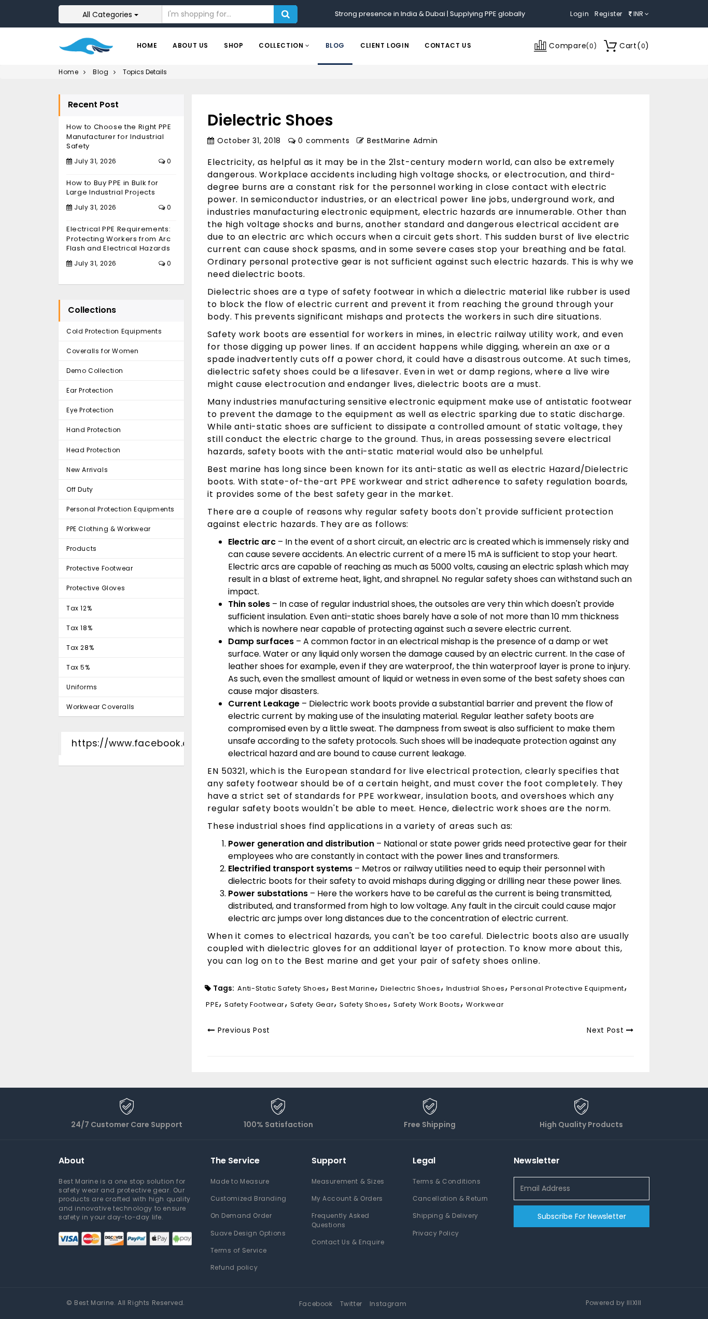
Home (147, 45)
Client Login (384, 45)
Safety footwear (254, 1004)
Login (579, 13)
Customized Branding (248, 1198)
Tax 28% (80, 647)
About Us (190, 45)
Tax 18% (79, 627)
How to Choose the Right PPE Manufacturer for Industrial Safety (119, 136)
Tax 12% (79, 608)
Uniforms (81, 687)
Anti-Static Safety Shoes (281, 988)
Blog (335, 45)
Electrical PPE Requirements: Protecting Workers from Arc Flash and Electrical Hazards (118, 238)
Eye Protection (90, 410)
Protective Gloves (95, 588)
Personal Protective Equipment (567, 988)
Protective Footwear (99, 568)
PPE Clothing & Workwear (108, 528)
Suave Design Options (248, 1233)
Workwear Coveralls (100, 706)
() (634, 45)
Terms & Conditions (447, 1181)
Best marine (333, 961)
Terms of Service (238, 1250)
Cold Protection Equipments (114, 331)
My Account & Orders (347, 1198)
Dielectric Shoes (410, 988)
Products (81, 548)
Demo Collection (94, 370)
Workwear (485, 1004)
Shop (233, 45)
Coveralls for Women (102, 350)
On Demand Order (241, 1215)
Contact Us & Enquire (348, 1242)
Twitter (351, 1303)
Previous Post (242, 1030)
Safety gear (312, 1004)
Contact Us (447, 45)
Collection (282, 45)
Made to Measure (240, 1181)
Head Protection (93, 450)
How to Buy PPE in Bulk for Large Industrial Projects (112, 188)
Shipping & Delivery (445, 1215)
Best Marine (353, 988)
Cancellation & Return (451, 1198)
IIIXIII (634, 1302)
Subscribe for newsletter (581, 1216)
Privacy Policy (436, 1233)
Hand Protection (93, 429)
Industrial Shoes (475, 988)
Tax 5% (78, 667)
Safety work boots (249, 334)
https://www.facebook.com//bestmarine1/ (175, 743)
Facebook (316, 1303)
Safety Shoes (363, 1004)
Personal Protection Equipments (120, 509)
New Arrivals (87, 469)
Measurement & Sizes (348, 1181)
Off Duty (79, 489)
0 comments (322, 140)
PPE (212, 1004)
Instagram (388, 1303)
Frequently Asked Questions (340, 1220)
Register (608, 13)
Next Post (606, 1030)
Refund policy (234, 1267)
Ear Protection (89, 390)
